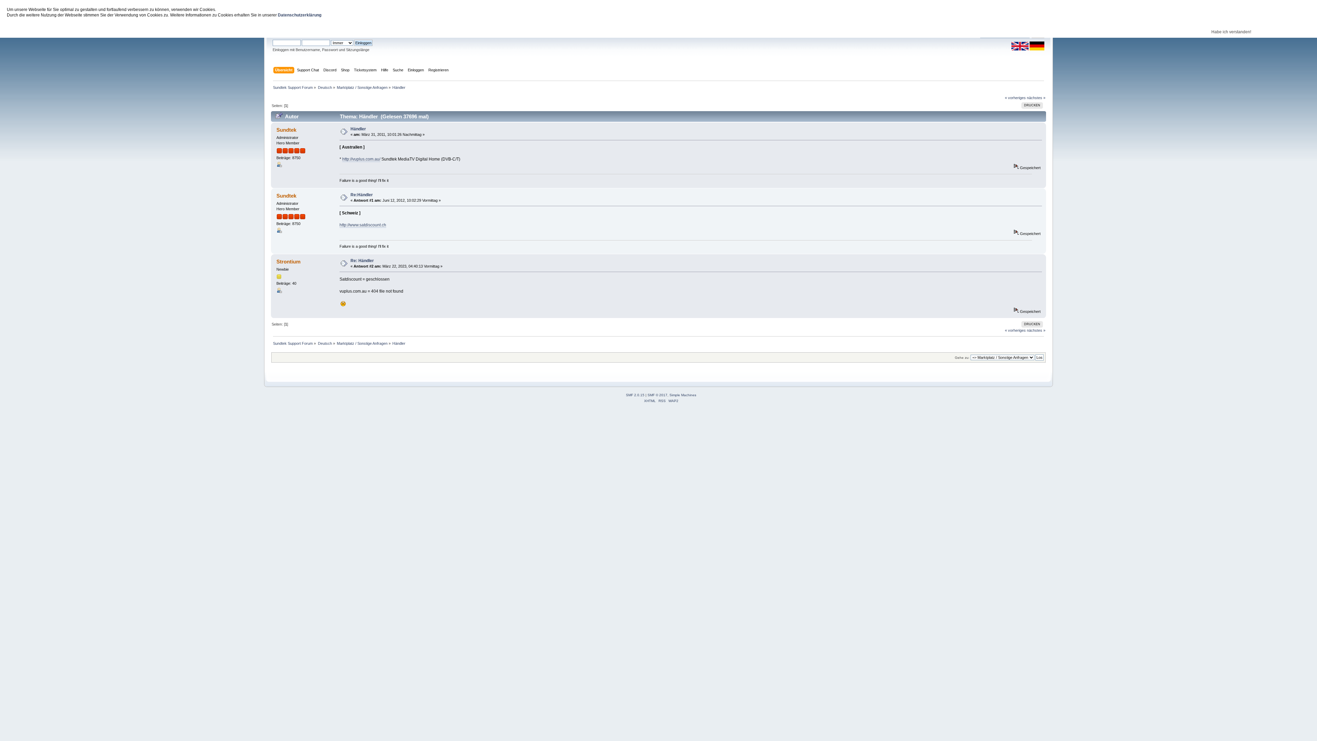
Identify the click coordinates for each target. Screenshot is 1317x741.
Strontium (288, 261)
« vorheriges (1015, 98)
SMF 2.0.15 (635, 395)
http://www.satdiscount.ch (363, 225)
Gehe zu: (962, 358)
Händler (358, 129)
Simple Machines (682, 395)
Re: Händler (362, 260)
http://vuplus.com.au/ (361, 159)
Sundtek (286, 130)
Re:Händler (362, 194)
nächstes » (1036, 98)
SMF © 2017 (657, 395)
